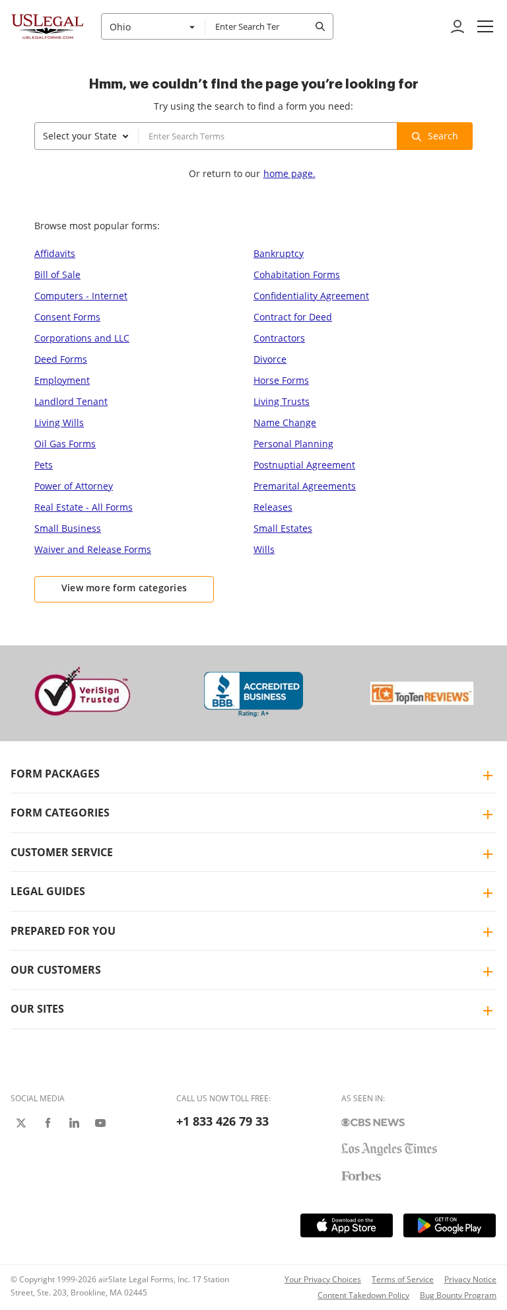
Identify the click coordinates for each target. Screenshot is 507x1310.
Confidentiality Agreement (311, 295)
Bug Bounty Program (458, 1295)
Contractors (279, 338)
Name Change (285, 422)
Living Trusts (282, 401)
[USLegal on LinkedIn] (73, 1123)
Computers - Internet (80, 295)
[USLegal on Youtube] (100, 1123)
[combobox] (153, 26)
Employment (62, 380)
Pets (43, 464)
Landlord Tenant (71, 401)
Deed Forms (60, 359)
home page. (289, 173)
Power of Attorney (73, 486)
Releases (273, 507)
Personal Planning (293, 443)
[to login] (457, 26)
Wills (264, 549)
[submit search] (320, 26)
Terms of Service (403, 1279)
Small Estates (283, 528)
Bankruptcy (279, 253)
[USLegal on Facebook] (47, 1123)
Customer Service (62, 852)
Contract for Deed (293, 316)
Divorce (270, 359)
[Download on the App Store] (346, 1225)
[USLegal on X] (21, 1123)
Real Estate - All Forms (83, 507)
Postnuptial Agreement (304, 464)
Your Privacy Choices (323, 1279)
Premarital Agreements (305, 486)
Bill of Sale (57, 274)
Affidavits (54, 253)
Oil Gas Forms (65, 443)
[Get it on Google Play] (449, 1225)
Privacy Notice (470, 1279)
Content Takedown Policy (363, 1295)
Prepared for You (63, 931)
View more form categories (124, 587)
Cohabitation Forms (297, 274)
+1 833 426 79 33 (222, 1121)
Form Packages (55, 773)
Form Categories (60, 812)
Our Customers (56, 970)
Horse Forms (281, 380)
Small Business (67, 528)
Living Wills (59, 422)
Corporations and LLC (81, 338)
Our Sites (37, 1008)
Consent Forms (67, 316)
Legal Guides (48, 891)
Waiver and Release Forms (92, 549)
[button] (485, 26)
